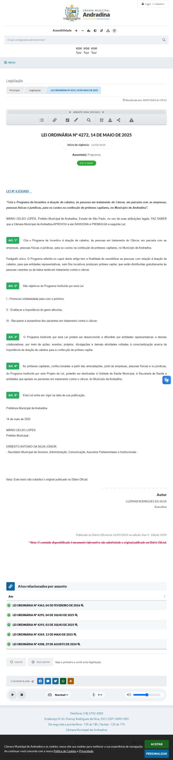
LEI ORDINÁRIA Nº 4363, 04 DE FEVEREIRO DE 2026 (47, 605)
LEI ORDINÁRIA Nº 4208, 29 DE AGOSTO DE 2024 (45, 644)
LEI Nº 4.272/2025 (17, 191)
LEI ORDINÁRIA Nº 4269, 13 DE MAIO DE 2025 (43, 634)
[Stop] (22, 695)
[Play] (12, 695)
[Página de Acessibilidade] (114, 31)
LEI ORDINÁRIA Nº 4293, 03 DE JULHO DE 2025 (44, 624)
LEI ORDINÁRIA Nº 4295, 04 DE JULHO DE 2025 (44, 615)
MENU (11, 62)
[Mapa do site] (108, 31)
